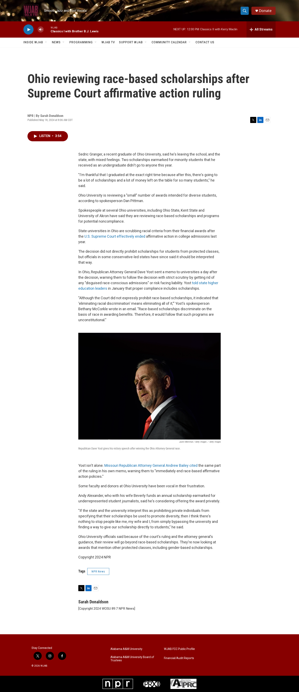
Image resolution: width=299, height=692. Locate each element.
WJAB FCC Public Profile (179, 649)
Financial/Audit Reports (179, 658)
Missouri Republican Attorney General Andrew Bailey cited (151, 465)
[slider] (47, 29)
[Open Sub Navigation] (46, 42)
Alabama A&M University (126, 649)
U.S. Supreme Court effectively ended (114, 236)
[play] (28, 29)
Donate (265, 11)
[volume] (40, 29)
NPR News (98, 571)
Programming (81, 42)
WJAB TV (108, 42)
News (56, 42)
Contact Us (204, 42)
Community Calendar (169, 42)
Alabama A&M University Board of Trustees (132, 659)
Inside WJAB (33, 42)
